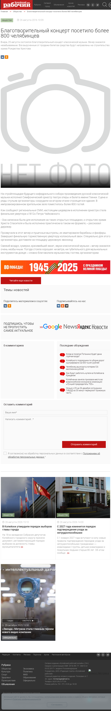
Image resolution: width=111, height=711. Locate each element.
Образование (29, 677)
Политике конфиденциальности (27, 699)
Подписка (37, 655)
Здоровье (6, 677)
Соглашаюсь (57, 705)
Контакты (17, 655)
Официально (29, 680)
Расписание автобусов (61, 655)
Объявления (59, 5)
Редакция (6, 655)
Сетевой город (47, 4)
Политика (28, 671)
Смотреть (26, 621)
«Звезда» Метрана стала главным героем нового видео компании (28, 630)
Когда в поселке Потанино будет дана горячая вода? (84, 355)
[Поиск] (104, 4)
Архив (46, 655)
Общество (6, 669)
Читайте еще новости (20, 280)
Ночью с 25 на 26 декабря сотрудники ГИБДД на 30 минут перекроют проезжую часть (85, 390)
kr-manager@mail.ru (61, 679)
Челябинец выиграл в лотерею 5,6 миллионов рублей (82, 368)
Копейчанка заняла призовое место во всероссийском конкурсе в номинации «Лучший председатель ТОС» (84, 381)
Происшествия (8, 680)
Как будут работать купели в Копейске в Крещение (85, 374)
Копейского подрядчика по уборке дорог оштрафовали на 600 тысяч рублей (85, 361)
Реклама (81, 5)
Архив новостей (71, 4)
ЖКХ (25, 674)
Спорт (4, 674)
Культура (5, 671)
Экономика (28, 669)
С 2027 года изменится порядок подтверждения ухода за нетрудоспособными (76, 529)
